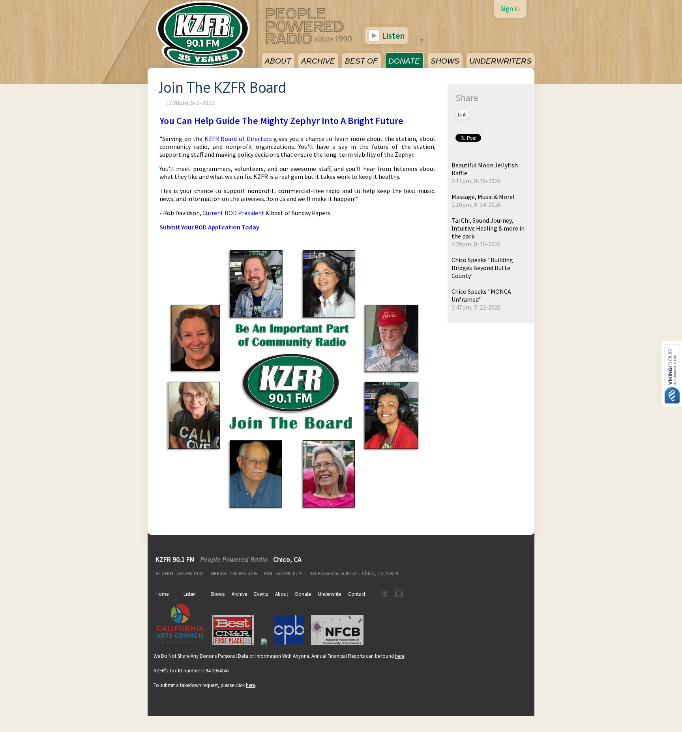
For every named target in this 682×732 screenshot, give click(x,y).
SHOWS (445, 61)
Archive (239, 594)
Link (462, 114)
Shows (218, 594)
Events (261, 594)
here (399, 656)
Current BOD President (233, 213)
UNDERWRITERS (500, 61)
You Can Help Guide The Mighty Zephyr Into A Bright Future (281, 120)
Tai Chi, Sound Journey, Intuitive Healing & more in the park (488, 228)
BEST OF (361, 61)
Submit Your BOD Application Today (209, 227)
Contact (356, 594)
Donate (303, 594)
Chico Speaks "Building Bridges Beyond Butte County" (482, 268)
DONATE (404, 61)
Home (162, 594)
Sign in (510, 8)
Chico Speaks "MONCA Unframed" (481, 295)
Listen (392, 35)
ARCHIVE (318, 61)
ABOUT (278, 61)
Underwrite (329, 594)
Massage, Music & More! (483, 197)
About (281, 594)
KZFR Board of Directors (238, 139)
